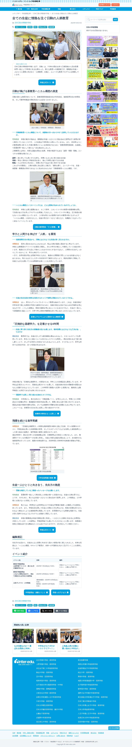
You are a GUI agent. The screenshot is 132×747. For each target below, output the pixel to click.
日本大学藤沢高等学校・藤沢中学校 (49, 709)
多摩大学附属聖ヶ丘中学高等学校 (48, 697)
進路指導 (51, 27)
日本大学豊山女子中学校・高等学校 (91, 705)
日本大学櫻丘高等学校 (44, 705)
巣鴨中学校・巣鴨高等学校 (46, 689)
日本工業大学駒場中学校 (23, 23)
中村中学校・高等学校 (44, 701)
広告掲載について (25, 736)
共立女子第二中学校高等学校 (47, 668)
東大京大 (73, 9)
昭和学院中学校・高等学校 (46, 680)
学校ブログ (99, 9)
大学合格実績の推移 (45, 478)
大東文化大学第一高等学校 (46, 693)
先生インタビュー (21, 27)
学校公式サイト (46, 82)
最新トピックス (74, 733)
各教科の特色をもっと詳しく (46, 413)
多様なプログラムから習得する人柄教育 (46, 317)
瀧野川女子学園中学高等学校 (88, 693)
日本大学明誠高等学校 (86, 709)
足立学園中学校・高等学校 (46, 660)
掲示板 (20, 9)
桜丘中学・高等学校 (85, 672)
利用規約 (36, 736)
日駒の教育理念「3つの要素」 (46, 227)
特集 (59, 9)
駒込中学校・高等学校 (44, 672)
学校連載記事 (46, 9)
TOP (13, 733)
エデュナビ (86, 9)
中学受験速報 (84, 733)
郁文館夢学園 (83, 660)
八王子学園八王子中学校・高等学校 (91, 713)
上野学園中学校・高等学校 (46, 664)
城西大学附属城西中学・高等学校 (90, 680)
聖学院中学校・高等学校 (87, 689)
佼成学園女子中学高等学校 (88, 668)
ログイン (116, 5)
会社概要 (15, 736)
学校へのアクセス (59, 592)
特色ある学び (43, 27)
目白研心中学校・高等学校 (46, 722)
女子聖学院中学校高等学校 (88, 685)
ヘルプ (76, 736)
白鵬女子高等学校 (43, 713)
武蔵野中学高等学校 (43, 717)
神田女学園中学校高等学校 (88, 664)
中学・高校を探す (32, 9)
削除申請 (70, 736)
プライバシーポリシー (47, 736)
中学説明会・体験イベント (35, 592)
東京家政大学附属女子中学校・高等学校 (93, 697)
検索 (115, 19)
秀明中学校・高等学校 (86, 676)
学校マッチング (105, 5)
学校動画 (113, 9)
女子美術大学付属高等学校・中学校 (49, 685)
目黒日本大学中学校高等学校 (88, 717)
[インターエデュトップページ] (24, 662)
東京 (35, 27)
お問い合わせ (61, 736)
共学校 (30, 27)
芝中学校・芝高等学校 (44, 676)
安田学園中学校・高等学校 (88, 722)
